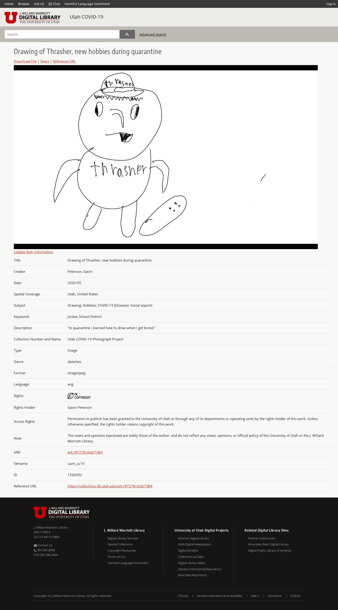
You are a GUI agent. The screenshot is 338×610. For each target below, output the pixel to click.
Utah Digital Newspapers (195, 544)
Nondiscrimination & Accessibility (219, 596)
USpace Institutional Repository (199, 569)
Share (44, 61)
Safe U (255, 596)
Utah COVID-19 (86, 17)
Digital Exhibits (188, 550)
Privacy (184, 596)
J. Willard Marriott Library (51, 527)
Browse (23, 4)
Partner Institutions (261, 538)
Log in (331, 4)
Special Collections (120, 544)
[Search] (127, 34)
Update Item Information (33, 252)
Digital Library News (191, 563)
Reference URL (64, 61)
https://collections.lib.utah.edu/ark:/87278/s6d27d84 (110, 486)
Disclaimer (275, 596)
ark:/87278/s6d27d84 (85, 452)
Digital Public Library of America (269, 550)
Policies (295, 596)
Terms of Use (116, 557)
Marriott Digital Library (193, 538)
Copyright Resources (122, 550)
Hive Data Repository (192, 575)
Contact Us (44, 545)
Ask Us (39, 4)
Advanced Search (153, 34)
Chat (56, 4)
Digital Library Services (123, 538)
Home (9, 4)
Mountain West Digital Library (268, 544)
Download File (25, 61)
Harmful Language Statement (87, 4)
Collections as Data (191, 557)
